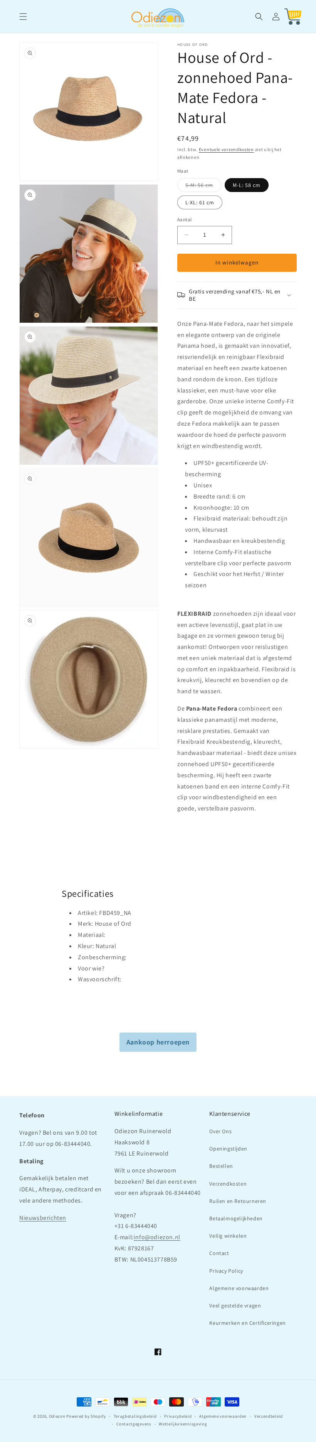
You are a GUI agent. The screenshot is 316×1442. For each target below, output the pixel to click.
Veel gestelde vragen (235, 1305)
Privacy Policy (226, 1270)
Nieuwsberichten (42, 1218)
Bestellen (221, 1165)
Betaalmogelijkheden (235, 1218)
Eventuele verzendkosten (226, 149)
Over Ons (220, 1131)
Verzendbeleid (268, 1416)
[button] (23, 16)
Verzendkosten (228, 1183)
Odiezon (57, 1416)
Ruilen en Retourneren (237, 1201)
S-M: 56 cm (203, 186)
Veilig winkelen (228, 1235)
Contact (219, 1253)
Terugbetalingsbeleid (135, 1416)
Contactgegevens (133, 1424)
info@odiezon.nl (157, 1237)
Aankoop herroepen (158, 1042)
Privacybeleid (178, 1416)
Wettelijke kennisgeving (183, 1424)
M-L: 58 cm (247, 185)
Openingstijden (228, 1148)
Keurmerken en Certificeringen (247, 1322)
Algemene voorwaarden (239, 1288)
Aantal (184, 219)
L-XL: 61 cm (199, 202)
